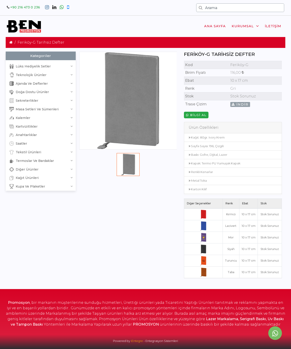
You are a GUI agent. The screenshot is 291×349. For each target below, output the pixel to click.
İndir (241, 104)
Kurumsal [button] (243, 26)
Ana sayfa (215, 26)
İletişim (273, 26)
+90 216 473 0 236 (25, 7)
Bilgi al (197, 115)
